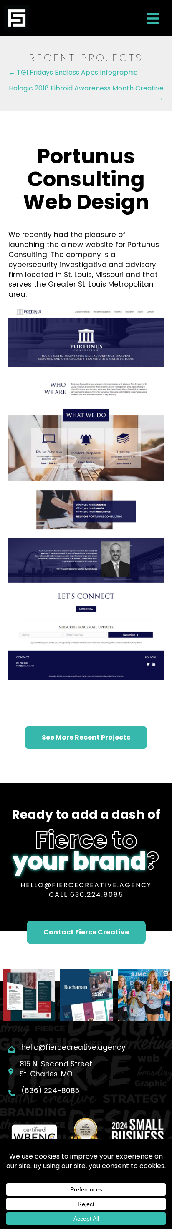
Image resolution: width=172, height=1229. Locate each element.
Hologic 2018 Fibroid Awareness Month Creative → (86, 93)
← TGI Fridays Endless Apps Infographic (73, 72)
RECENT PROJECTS (86, 58)
